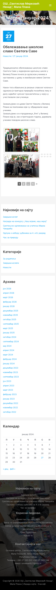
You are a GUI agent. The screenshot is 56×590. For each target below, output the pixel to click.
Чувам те (28, 535)
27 (42, 458)
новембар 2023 (10, 372)
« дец (5, 469)
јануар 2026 (9, 306)
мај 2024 (7, 346)
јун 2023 (7, 381)
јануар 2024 (9, 363)
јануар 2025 (9, 332)
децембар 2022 (10, 403)
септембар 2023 (11, 377)
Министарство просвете (28, 519)
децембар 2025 (10, 311)
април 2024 (8, 350)
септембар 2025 (11, 324)
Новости (7, 56)
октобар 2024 (9, 337)
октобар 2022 (9, 412)
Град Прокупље (28, 532)
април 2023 (8, 385)
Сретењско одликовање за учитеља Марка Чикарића (28, 501)
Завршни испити (11, 263)
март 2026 (8, 297)
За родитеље (9, 259)
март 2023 (8, 390)
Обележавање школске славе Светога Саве (23, 49)
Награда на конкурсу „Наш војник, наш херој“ (25, 221)
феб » (12, 469)
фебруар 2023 (10, 394)
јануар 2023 (9, 399)
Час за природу (10, 237)
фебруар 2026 (10, 302)
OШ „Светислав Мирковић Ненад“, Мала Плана (21, 5)
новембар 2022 (10, 407)
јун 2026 (7, 288)
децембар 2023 (10, 368)
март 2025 (8, 328)
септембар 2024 (11, 341)
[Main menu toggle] (50, 5)
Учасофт (42, 584)
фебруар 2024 (10, 359)
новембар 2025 (10, 315)
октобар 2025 (9, 319)
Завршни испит (10, 217)
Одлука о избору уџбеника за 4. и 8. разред (24, 233)
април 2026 (8, 293)
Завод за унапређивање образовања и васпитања (28, 522)
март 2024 (8, 355)
